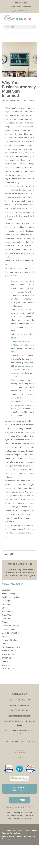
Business (31, 100)
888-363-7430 (23, 699)
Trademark (6, 658)
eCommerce (7, 611)
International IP (8, 629)
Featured (6, 619)
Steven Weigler (9, 100)
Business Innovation (10, 597)
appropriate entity (26, 366)
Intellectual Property (10, 626)
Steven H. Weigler (19, 750)
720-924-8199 (23, 705)
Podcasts (6, 643)
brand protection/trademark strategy (20, 341)
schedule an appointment (17, 532)
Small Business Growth (12, 647)
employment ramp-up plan (22, 404)
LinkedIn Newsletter (10, 633)
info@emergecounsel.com (20, 715)
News (4, 636)
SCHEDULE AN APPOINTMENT (19, 788)
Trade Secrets (8, 654)
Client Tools (20, 11)
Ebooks (5, 608)
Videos (5, 661)
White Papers (8, 669)
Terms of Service (9, 651)
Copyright (6, 601)
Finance (5, 622)
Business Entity (8, 593)
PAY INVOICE (19, 800)
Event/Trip (6, 615)
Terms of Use (15, 833)
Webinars (6, 665)
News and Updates (10, 640)
